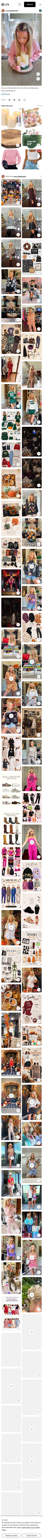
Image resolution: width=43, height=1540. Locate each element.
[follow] (40, 10)
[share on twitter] (19, 100)
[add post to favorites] (38, 79)
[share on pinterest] (14, 100)
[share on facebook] (9, 100)
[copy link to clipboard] (24, 100)
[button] (40, 4)
